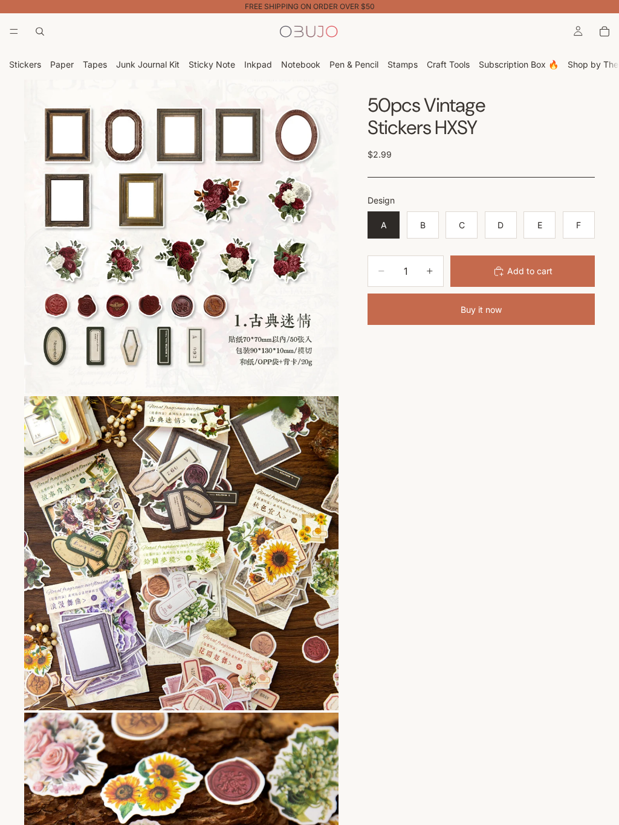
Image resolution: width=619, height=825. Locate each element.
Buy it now (481, 309)
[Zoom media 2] (181, 553)
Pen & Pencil (353, 64)
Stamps (402, 64)
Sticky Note (212, 64)
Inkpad (258, 64)
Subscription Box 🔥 (519, 64)
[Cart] (604, 31)
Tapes (95, 64)
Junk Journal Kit (148, 64)
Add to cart (530, 271)
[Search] (40, 31)
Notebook (300, 64)
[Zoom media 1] (181, 237)
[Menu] (14, 31)
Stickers (25, 64)
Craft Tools (448, 64)
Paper (62, 64)
